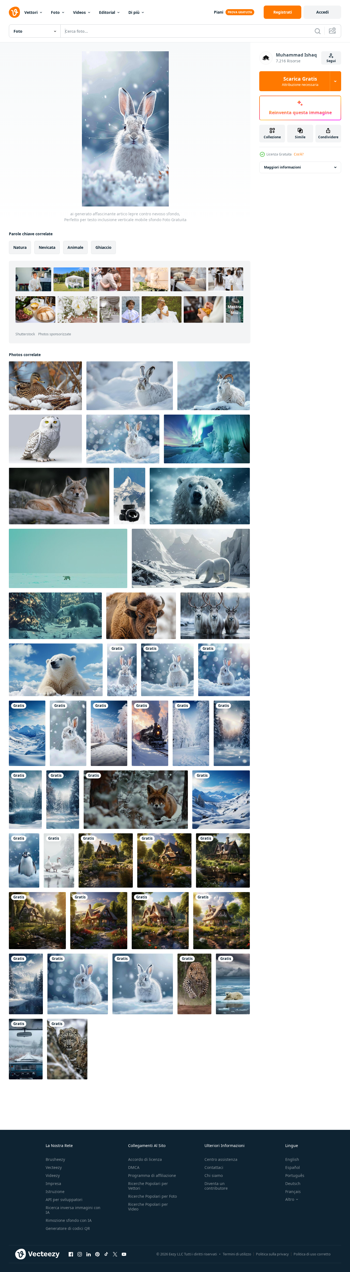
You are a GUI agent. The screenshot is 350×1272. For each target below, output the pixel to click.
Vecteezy (54, 1167)
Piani (218, 12)
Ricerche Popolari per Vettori (148, 1186)
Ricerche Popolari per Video (148, 1207)
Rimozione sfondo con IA (69, 1220)
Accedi (322, 12)
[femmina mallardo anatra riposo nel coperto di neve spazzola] (45, 385)
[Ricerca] (317, 31)
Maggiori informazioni (282, 167)
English (292, 1159)
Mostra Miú (234, 309)
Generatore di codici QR (68, 1228)
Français (293, 1191)
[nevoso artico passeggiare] (55, 615)
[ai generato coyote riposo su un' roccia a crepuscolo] (59, 496)
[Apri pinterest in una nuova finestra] (97, 1254)
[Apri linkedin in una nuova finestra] (88, 1254)
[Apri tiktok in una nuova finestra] (106, 1254)
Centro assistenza (220, 1159)
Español (292, 1167)
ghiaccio (103, 247)
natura (20, 247)
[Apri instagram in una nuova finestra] (79, 1254)
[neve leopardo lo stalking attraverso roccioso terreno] (67, 1049)
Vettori (31, 12)
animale (75, 247)
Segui (331, 60)
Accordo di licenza (145, 1159)
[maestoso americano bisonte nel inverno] (141, 615)
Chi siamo (213, 1175)
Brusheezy (55, 1159)
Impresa (53, 1183)
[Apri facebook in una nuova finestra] (71, 1254)
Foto (55, 12)
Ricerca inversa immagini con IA (73, 1210)
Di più (133, 12)
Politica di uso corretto (312, 1253)
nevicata (47, 247)
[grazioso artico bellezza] (68, 558)
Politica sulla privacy (272, 1253)
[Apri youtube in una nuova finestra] (124, 1254)
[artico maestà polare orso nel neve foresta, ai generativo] (200, 496)
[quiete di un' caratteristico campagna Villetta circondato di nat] (106, 860)
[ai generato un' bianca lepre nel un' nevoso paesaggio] (129, 385)
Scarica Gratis (300, 81)
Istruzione (55, 1191)
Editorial (107, 12)
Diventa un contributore (216, 1186)
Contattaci (213, 1167)
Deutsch (292, 1183)
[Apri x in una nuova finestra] (115, 1254)
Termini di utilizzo (237, 1253)
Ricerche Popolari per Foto (152, 1196)
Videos (79, 12)
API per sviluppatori (64, 1199)
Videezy (53, 1175)
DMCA (133, 1167)
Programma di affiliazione (152, 1175)
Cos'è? (299, 154)
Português (294, 1175)
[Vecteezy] (14, 12)
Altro (289, 1199)
